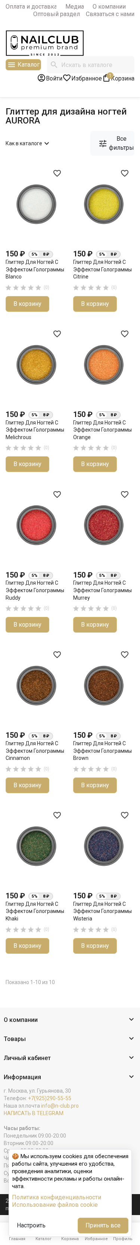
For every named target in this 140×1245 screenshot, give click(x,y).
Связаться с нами (110, 14)
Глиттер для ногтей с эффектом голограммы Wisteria (102, 911)
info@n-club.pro (60, 1106)
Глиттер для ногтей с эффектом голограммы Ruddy (35, 590)
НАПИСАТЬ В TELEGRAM (33, 1113)
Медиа (74, 6)
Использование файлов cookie (55, 1204)
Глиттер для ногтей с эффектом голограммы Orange (102, 430)
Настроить (31, 1225)
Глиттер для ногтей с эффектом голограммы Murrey (102, 590)
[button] (70, 1020)
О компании (109, 6)
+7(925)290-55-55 (49, 1098)
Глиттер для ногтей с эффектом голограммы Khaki (35, 911)
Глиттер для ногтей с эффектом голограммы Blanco (35, 269)
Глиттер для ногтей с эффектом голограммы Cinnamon (35, 750)
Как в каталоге (28, 143)
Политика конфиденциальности (56, 1197)
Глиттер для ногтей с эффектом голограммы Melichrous (35, 430)
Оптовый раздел (56, 14)
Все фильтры (116, 143)
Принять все (103, 1225)
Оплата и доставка (31, 6)
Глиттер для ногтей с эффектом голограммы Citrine (102, 269)
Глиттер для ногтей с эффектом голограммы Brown (102, 750)
